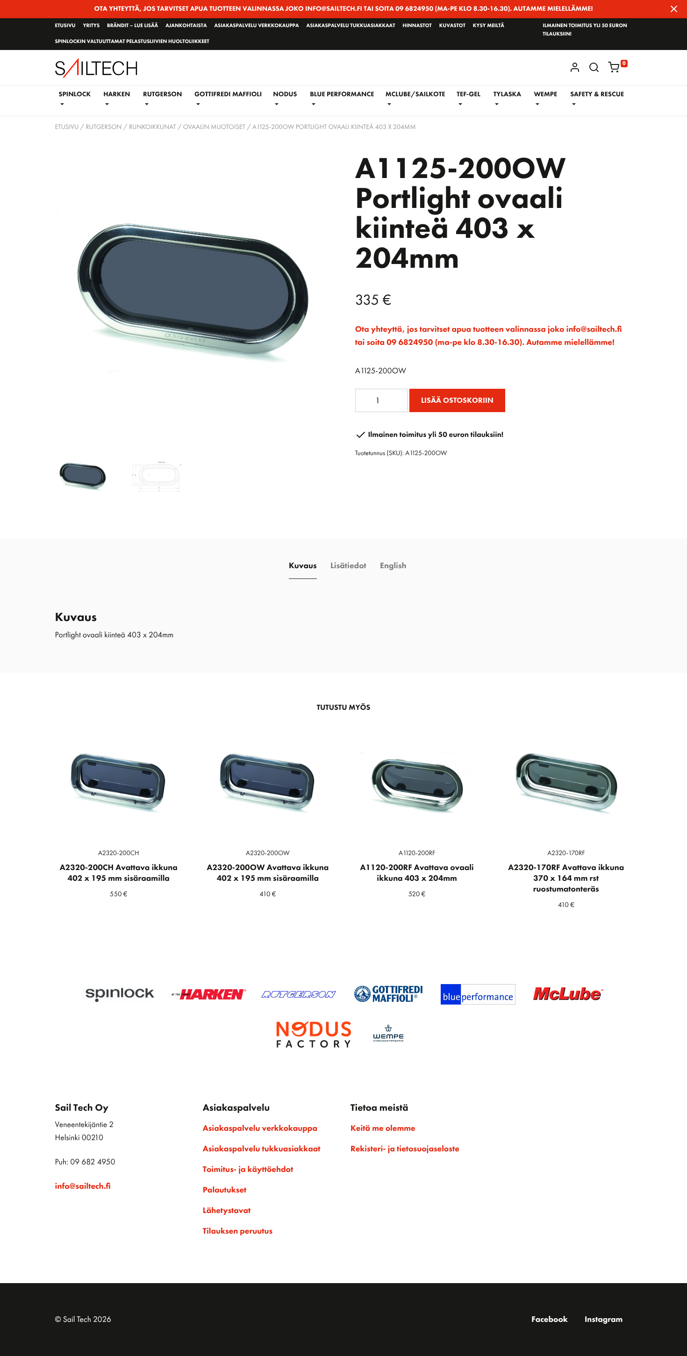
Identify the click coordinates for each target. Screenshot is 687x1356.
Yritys (91, 25)
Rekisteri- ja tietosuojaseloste (405, 1149)
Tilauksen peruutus (237, 1231)
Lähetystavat (226, 1211)
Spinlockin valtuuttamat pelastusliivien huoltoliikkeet (132, 41)
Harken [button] (116, 94)
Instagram (604, 1319)
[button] (594, 67)
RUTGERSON (104, 127)
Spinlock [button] (75, 94)
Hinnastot (416, 25)
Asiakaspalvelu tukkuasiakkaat (351, 25)
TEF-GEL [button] (468, 94)
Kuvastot (452, 25)
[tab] (302, 566)
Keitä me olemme (383, 1128)
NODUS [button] (285, 94)
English (393, 566)
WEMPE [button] (545, 94)
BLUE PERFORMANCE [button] (342, 94)
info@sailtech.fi (83, 1186)
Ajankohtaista (186, 25)
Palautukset (225, 1190)
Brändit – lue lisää (132, 25)
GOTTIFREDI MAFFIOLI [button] (228, 94)
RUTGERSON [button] (162, 94)
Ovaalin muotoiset (214, 127)
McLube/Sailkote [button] (415, 94)
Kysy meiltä (488, 25)
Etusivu (65, 25)
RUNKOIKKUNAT (152, 127)
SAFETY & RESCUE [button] (597, 94)
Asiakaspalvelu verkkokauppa (256, 25)
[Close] (674, 9)
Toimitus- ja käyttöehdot (248, 1169)
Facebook (549, 1319)
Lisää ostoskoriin (457, 400)
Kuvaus (303, 566)
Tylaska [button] (507, 94)
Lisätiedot (348, 566)
